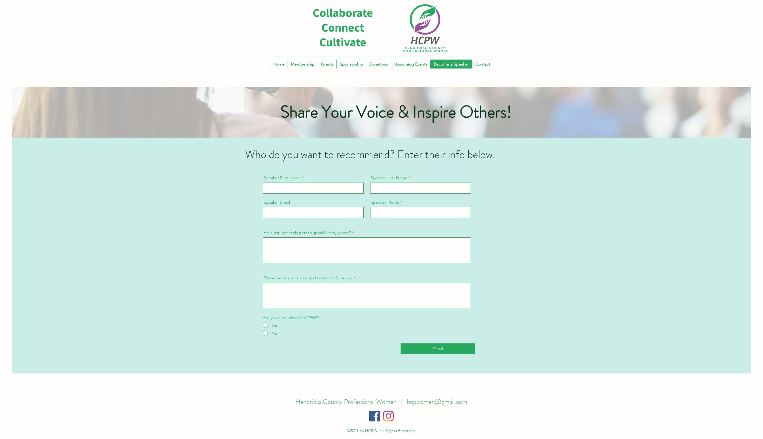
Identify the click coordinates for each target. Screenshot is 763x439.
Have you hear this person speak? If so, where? (307, 233)
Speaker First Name (282, 178)
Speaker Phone (385, 202)
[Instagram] (388, 416)
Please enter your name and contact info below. (308, 278)
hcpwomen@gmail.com (437, 401)
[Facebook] (374, 416)
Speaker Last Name (389, 178)
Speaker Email (276, 202)
